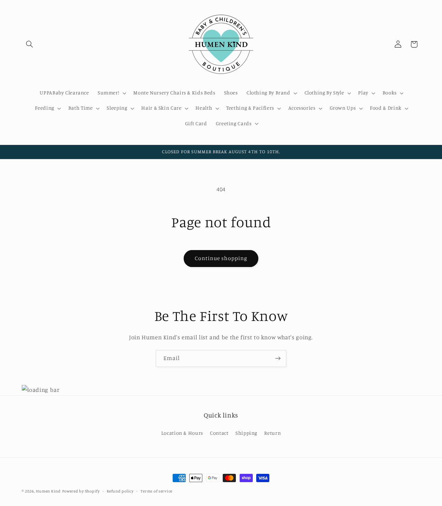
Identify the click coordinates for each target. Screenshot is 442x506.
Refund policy (120, 491)
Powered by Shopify (81, 491)
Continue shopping (221, 258)
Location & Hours (182, 432)
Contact (219, 432)
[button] (30, 44)
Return (272, 432)
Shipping (246, 432)
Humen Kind (48, 491)
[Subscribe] (278, 358)
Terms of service (156, 491)
